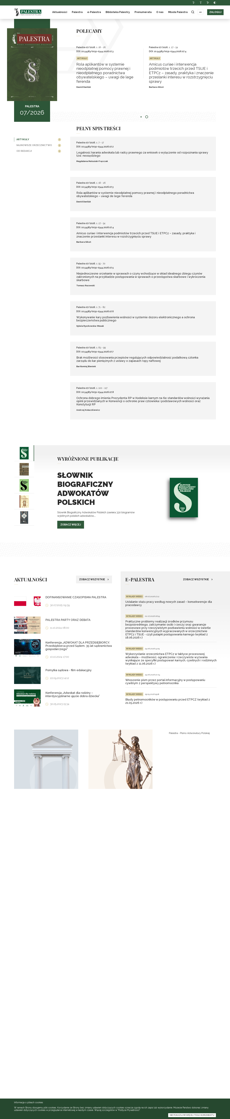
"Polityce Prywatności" (129, 1110)
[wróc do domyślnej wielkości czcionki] (200, 2)
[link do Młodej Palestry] (46, 759)
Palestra (27, 12)
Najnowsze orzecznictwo (34, 145)
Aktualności (59, 12)
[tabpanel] (112, 67)
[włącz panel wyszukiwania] (192, 12)
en (200, 12)
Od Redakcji (24, 151)
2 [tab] (146, 116)
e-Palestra (94, 12)
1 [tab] (141, 116)
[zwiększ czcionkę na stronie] (207, 2)
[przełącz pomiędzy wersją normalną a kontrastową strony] (214, 2)
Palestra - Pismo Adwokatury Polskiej (189, 733)
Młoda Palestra (178, 12)
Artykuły (22, 139)
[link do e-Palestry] (120, 759)
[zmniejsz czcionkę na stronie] (193, 2)
